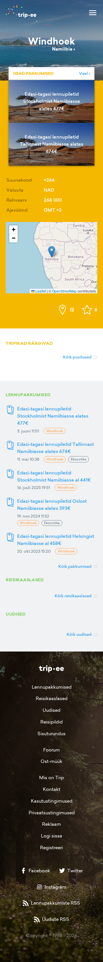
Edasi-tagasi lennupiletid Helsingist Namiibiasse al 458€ (55, 539)
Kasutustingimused (51, 801)
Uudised (51, 710)
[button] (51, 252)
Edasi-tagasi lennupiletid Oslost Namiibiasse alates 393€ (52, 504)
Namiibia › (63, 49)
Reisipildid (51, 722)
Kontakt (51, 789)
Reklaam (51, 824)
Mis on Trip (51, 777)
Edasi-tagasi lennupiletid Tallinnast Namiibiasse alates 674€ (55, 447)
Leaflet (40, 290)
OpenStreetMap (64, 290)
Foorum (51, 750)
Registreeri (51, 847)
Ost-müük (51, 761)
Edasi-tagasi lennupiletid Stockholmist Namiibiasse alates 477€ (52, 416)
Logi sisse (51, 836)
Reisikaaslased (52, 698)
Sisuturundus (51, 733)
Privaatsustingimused (52, 812)
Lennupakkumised (52, 687)
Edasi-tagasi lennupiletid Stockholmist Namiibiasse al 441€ (54, 476)
